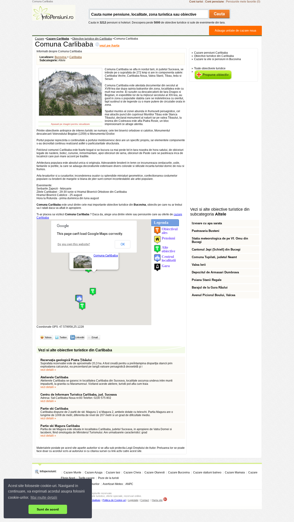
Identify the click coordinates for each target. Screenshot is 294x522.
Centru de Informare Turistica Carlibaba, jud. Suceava (78, 394)
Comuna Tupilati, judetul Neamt (214, 257)
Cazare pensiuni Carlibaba (211, 52)
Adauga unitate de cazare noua (235, 30)
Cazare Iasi (113, 472)
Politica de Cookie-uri (114, 500)
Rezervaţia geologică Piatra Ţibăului (66, 360)
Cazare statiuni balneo (207, 472)
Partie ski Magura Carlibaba (60, 426)
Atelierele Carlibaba (54, 377)
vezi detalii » (48, 369)
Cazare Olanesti (154, 472)
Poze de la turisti (108, 478)
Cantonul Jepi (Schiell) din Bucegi (216, 249)
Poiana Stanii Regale (206, 280)
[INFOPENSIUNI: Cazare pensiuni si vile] (53, 17)
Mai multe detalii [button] (44, 497)
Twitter (63, 337)
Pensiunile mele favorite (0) (243, 1)
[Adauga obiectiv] (213, 78)
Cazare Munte (72, 472)
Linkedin (79, 337)
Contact (144, 500)
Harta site (157, 500)
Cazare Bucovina (179, 472)
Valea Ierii (199, 264)
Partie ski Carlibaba (54, 408)
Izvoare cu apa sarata (207, 223)
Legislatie (133, 500)
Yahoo (48, 337)
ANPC (129, 484)
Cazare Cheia (132, 472)
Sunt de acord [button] (48, 509)
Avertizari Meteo (113, 484)
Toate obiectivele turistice (210, 68)
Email (95, 337)
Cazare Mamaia (235, 472)
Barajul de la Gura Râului (210, 287)
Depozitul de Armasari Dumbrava (215, 272)
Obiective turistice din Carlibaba (214, 56)
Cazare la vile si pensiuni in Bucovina (217, 59)
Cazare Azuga (93, 472)
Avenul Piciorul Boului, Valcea (213, 295)
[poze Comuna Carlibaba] (70, 115)
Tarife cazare (87, 478)
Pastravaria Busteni (205, 231)
